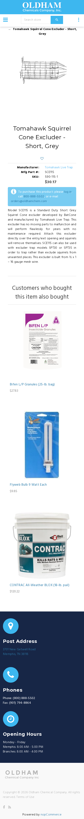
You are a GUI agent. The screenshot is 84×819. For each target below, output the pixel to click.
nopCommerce (51, 814)
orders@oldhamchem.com (29, 201)
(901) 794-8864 (20, 702)
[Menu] (5, 19)
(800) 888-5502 (24, 698)
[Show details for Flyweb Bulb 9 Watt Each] (42, 445)
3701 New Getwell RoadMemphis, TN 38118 (19, 652)
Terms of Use (25, 797)
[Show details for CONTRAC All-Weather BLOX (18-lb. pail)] (42, 545)
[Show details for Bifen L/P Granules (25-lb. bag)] (42, 345)
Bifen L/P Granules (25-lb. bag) (32, 385)
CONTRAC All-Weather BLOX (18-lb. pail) (39, 585)
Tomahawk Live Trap (59, 167)
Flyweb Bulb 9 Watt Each (28, 485)
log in (67, 191)
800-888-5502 (34, 196)
